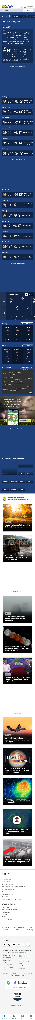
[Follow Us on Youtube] (14, 944)
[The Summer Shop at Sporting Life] (29, 487)
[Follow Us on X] (28, 944)
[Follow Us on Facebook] (4, 944)
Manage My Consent (9, 889)
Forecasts (27, 10)
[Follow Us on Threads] (23, 944)
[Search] (21, 7)
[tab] (26, 294)
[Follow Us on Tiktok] (19, 944)
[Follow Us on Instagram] (9, 944)
